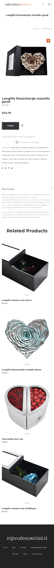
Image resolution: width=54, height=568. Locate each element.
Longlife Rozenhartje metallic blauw (21, 370)
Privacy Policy (37, 554)
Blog (13, 547)
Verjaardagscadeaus (22, 163)
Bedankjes (15, 148)
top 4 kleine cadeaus (32, 159)
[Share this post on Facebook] (2, 168)
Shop (25, 554)
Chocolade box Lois (12, 439)
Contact (23, 547)
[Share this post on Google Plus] (12, 168)
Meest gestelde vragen (39, 547)
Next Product (47, 29)
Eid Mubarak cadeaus (27, 148)
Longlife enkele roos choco (17, 300)
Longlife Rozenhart (30, 151)
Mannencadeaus (44, 151)
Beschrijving (8, 189)
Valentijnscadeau (8, 163)
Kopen (10, 126)
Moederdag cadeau (8, 155)
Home (5, 547)
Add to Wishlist (22, 125)
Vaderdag (43, 159)
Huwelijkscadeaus (42, 148)
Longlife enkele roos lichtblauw (19, 508)
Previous (36, 29)
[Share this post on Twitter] (5, 168)
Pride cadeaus (21, 155)
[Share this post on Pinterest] (8, 168)
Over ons (15, 554)
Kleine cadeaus (17, 151)
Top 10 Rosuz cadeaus (16, 159)
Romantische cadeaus (35, 155)
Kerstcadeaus (6, 151)
